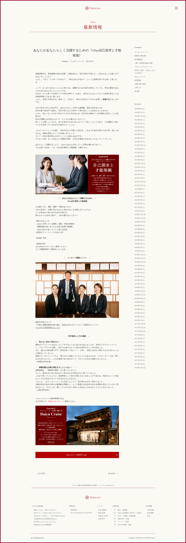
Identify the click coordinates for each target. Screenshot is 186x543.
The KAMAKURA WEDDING (82, 513)
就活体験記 (139, 59)
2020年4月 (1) (139, 240)
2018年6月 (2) (139, 309)
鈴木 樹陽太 (102, 510)
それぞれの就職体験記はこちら (47, 328)
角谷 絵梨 (101, 513)
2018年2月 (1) (139, 317)
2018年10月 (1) (140, 298)
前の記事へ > (113, 473)
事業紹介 (72, 506)
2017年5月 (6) (139, 349)
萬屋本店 (74, 510)
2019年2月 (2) (139, 284)
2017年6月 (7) (139, 346)
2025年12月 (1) (140, 116)
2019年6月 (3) (139, 276)
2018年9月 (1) (139, 302)
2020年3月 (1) (139, 244)
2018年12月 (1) (140, 291)
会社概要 (149, 506)
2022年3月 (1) (139, 174)
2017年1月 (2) (139, 364)
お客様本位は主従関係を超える (45, 519)
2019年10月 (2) (140, 262)
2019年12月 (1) (140, 255)
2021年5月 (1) (139, 200)
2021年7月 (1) (139, 193)
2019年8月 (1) (139, 269)
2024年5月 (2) (139, 138)
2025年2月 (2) (139, 131)
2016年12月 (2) (140, 368)
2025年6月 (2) (139, 127)
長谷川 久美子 (103, 516)
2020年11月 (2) (140, 218)
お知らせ (138, 87)
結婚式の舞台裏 (140, 56)
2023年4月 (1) (139, 156)
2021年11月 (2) (140, 185)
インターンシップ (141, 52)
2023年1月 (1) (139, 160)
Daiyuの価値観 (37, 506)
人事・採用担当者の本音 (144, 63)
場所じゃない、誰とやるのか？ (45, 510)
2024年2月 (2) (139, 142)
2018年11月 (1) (140, 295)
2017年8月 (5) (139, 338)
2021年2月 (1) (139, 207)
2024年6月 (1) (139, 134)
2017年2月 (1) (139, 360)
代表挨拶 (150, 510)
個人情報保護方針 (37, 538)
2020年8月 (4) (139, 229)
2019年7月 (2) (139, 273)
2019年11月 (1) (140, 258)
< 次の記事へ (41, 473)
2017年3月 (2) (139, 357)
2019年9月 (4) (139, 266)
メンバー (100, 506)
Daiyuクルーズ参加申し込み (76, 455)
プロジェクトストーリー (144, 67)
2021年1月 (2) (139, 211)
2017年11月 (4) (140, 327)
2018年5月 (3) (139, 313)
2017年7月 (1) (139, 342)
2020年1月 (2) (139, 251)
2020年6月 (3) (139, 233)
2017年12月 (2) (140, 324)
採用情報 (138, 80)
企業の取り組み (140, 84)
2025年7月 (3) (139, 123)
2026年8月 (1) (139, 109)
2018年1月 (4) (139, 320)
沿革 (148, 516)
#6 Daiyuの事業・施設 (123, 525)
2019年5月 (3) (139, 280)
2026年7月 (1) (139, 112)
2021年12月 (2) (140, 182)
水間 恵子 (101, 519)
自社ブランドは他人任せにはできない (48, 513)
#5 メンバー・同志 (121, 522)
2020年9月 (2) (139, 225)
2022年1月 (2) (139, 178)
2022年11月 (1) (140, 167)
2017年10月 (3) (140, 331)
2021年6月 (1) (139, 196)
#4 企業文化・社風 (121, 519)
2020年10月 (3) (140, 222)
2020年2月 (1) (139, 247)
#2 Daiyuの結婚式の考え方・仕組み (128, 513)
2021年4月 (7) (139, 204)
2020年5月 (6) (139, 236)
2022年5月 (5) (139, 171)
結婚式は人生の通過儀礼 (43, 525)
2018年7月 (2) (139, 306)
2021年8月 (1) (139, 189)
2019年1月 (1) (139, 287)
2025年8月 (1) (139, 120)
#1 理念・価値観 (120, 510)
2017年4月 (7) (139, 353)
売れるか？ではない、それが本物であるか (49, 516)
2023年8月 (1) (139, 149)
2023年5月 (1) (139, 153)
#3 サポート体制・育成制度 (125, 516)
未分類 (137, 91)
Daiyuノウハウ (140, 77)
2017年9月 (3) (139, 335)
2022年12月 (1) (140, 163)
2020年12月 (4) (140, 214)
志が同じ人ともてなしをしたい (45, 522)
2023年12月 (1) (140, 145)
